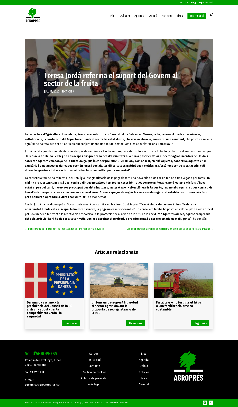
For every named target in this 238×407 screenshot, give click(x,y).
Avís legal (94, 384)
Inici (112, 16)
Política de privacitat (94, 378)
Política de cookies (94, 372)
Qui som (125, 16)
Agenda (139, 16)
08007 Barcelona (35, 365)
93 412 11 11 (37, 372)
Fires (180, 16)
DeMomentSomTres (119, 402)
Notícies (167, 16)
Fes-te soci (197, 15)
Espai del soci (206, 3)
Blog (193, 3)
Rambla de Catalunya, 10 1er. (43, 360)
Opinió (153, 16)
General (144, 384)
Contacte (183, 3)
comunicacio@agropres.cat (42, 384)
